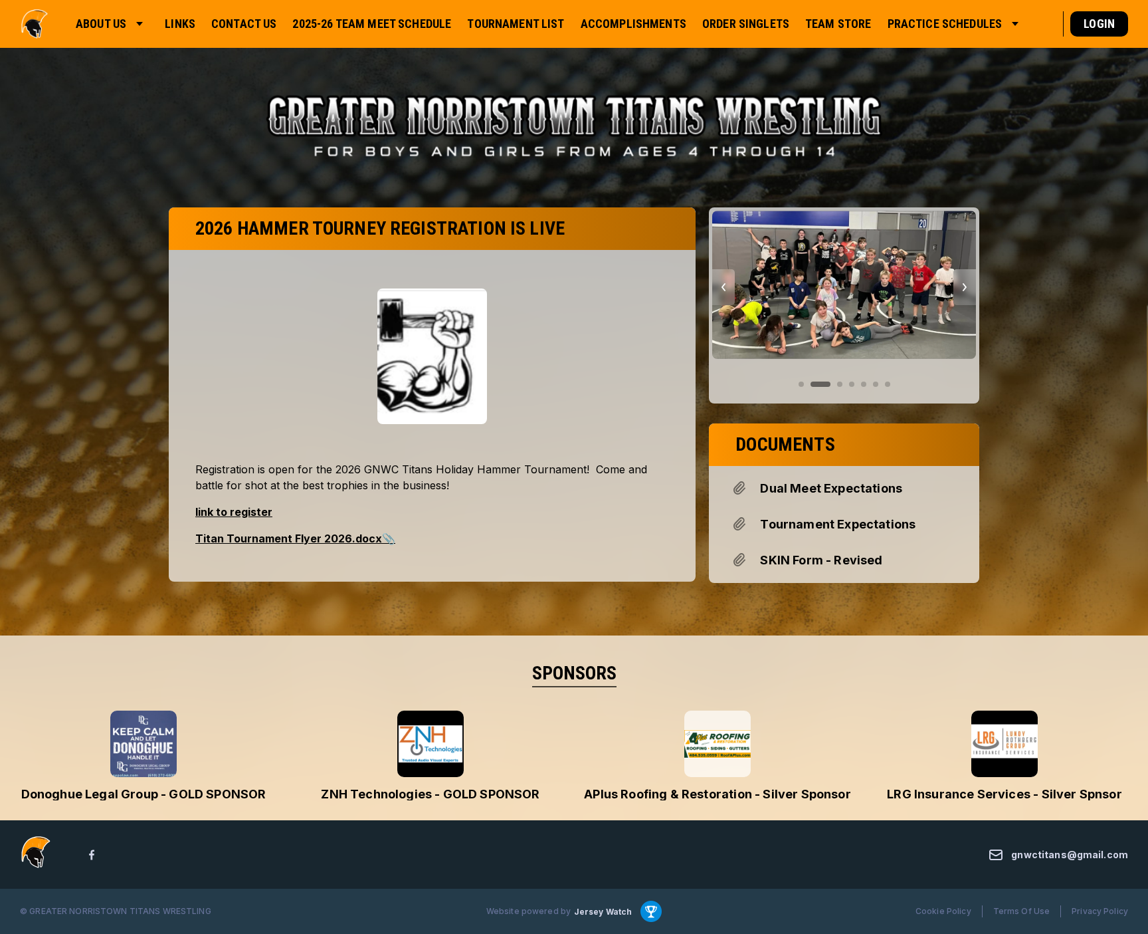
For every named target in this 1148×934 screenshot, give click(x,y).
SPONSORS (574, 673)
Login (1099, 24)
